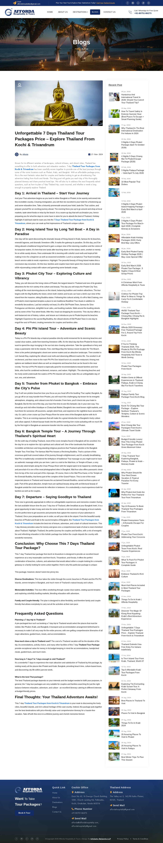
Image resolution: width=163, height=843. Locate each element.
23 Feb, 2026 (126, 167)
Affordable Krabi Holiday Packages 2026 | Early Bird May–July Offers (132, 240)
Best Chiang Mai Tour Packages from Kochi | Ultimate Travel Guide (131, 428)
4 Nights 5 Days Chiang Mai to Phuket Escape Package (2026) (131, 159)
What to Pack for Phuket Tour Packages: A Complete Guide (132, 562)
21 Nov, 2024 (126, 596)
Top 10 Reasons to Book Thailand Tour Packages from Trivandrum (132, 509)
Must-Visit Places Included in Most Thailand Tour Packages (133, 588)
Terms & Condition (140, 839)
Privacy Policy (123, 839)
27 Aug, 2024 (126, 720)
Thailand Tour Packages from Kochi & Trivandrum (47, 703)
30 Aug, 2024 (126, 698)
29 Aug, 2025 (126, 391)
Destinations (80, 12)
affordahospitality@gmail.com (28, 4)
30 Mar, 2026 (126, 139)
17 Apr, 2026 (125, 125)
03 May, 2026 (126, 108)
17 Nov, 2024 (126, 608)
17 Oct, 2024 (125, 655)
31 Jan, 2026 (125, 218)
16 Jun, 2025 (125, 436)
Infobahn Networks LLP (101, 839)
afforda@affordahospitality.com (85, 822)
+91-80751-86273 (142, 13)
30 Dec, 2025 (126, 263)
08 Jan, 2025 (125, 571)
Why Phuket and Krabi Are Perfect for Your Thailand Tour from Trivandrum (133, 495)
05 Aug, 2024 (126, 731)
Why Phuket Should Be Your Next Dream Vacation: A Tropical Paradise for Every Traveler (131, 478)
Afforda (25, 154)
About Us (63, 12)
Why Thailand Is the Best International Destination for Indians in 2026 (132, 131)
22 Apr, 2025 (126, 489)
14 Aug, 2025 (126, 403)
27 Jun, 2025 (125, 422)
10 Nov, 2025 (126, 363)
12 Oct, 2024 (126, 667)
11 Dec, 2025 (126, 307)
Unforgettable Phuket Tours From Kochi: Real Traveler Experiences (131, 548)
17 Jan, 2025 (125, 531)
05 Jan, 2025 (125, 582)
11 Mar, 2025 (125, 517)
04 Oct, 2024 (126, 681)
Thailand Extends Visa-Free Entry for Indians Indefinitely (131, 647)
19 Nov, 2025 (126, 341)
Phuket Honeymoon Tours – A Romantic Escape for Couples (132, 523)
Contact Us (110, 12)
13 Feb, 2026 (126, 192)
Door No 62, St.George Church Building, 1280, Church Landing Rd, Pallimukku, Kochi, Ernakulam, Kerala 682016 (90, 800)
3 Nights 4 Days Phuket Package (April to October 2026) (133, 145)
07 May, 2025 (126, 470)
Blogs (95, 12)
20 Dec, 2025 (126, 291)
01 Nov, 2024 (126, 641)
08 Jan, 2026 (125, 234)
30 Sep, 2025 (126, 374)
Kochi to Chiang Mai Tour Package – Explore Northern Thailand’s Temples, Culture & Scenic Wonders (133, 411)
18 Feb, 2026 (126, 179)
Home (50, 12)
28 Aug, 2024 (126, 743)
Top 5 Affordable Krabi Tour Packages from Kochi (131, 672)
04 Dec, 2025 (126, 324)
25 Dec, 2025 (126, 279)
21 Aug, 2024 (126, 754)
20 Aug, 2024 (126, 710)
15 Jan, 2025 (125, 557)
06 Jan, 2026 (125, 248)
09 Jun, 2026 (126, 92)
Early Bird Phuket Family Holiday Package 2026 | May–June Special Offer (132, 254)
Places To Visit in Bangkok (133, 713)
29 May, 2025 (126, 453)
